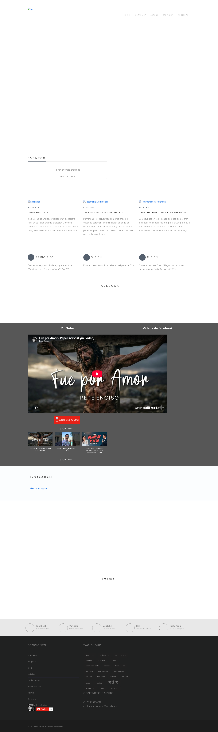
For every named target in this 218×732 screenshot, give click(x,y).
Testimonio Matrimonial (104, 212)
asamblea (90, 655)
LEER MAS (108, 579)
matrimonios (119, 671)
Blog (30, 668)
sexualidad (90, 688)
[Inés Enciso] (34, 201)
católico (89, 661)
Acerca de (140, 15)
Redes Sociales (34, 686)
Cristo (113, 661)
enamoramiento (92, 666)
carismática (105, 655)
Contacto (183, 15)
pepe (88, 683)
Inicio (127, 15)
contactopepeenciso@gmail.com (152, 4)
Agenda (154, 15)
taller (103, 688)
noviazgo (101, 677)
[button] (70, 428)
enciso (107, 666)
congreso (101, 661)
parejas (125, 677)
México (89, 677)
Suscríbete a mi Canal (69, 420)
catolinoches (120, 655)
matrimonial (103, 671)
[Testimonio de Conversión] (152, 201)
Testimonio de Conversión (162, 212)
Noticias (31, 674)
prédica (99, 683)
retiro (112, 682)
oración (113, 677)
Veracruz (114, 688)
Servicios (168, 15)
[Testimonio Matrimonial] (95, 201)
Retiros (31, 693)
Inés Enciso (38, 212)
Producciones (34, 680)
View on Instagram (38, 488)
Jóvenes (89, 671)
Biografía (32, 661)
